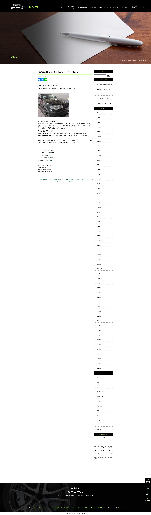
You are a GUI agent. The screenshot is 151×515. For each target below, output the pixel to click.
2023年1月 (99, 264)
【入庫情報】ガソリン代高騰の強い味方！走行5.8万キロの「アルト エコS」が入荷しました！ (105, 89)
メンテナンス (100, 391)
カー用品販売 (114, 7)
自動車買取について (82, 7)
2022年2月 (99, 316)
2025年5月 (99, 155)
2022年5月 (99, 302)
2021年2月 (99, 363)
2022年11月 (99, 273)
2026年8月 (99, 112)
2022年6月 (99, 297)
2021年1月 (99, 368)
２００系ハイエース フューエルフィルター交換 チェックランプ (105, 103)
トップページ (61, 7)
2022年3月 (99, 311)
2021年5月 (99, 349)
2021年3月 (99, 358)
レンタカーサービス (103, 7)
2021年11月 (99, 325)
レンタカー (99, 401)
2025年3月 (99, 164)
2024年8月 (99, 198)
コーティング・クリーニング (71, 7)
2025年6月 (99, 150)
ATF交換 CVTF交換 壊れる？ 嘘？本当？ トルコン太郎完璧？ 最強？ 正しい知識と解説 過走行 (105, 98)
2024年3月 (99, 221)
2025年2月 (99, 169)
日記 (98, 377)
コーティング (100, 387)
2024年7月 (99, 202)
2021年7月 (99, 339)
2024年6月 (99, 207)
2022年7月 (99, 292)
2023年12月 (99, 235)
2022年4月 (99, 306)
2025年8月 (99, 141)
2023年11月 (99, 240)
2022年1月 (99, 320)
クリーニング (100, 396)
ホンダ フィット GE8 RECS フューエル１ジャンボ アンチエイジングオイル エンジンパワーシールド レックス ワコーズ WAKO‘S (105, 94)
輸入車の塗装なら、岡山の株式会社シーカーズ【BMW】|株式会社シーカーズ (134, 60)
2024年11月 (99, 183)
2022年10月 (99, 278)
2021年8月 (99, 335)
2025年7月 (99, 146)
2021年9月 (99, 330)
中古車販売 (93, 7)
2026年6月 (99, 117)
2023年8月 (99, 254)
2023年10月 (99, 245)
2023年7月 (99, 259)
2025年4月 (99, 160)
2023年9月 (99, 250)
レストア (99, 424)
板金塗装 (99, 429)
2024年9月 (99, 193)
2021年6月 (99, 344)
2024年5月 (99, 212)
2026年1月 (99, 122)
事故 (98, 410)
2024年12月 (99, 179)
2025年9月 (99, 136)
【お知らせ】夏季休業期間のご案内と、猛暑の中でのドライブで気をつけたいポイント (105, 84)
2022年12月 (99, 268)
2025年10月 (99, 131)
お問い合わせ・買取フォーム (135, 7)
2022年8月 (99, 287)
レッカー (99, 420)
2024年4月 (99, 216)
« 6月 (95, 458)
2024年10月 (99, 188)
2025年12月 (99, 127)
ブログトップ (104, 71)
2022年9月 (99, 283)
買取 (98, 382)
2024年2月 (99, 226)
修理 (98, 415)
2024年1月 (99, 231)
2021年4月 (99, 354)
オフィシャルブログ (145, 7)
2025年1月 (99, 174)
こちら (51, 155)
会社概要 (124, 7)
